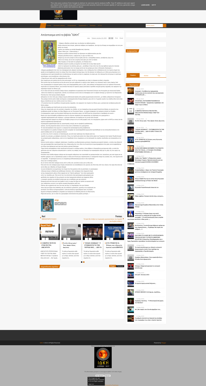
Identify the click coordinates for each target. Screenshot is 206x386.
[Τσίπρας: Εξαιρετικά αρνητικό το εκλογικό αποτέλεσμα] (130, 266)
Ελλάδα (49, 25)
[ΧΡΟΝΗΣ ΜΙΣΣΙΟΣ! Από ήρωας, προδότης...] (130, 292)
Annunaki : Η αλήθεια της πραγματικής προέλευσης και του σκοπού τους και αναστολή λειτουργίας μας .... (149, 93)
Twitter (59, 203)
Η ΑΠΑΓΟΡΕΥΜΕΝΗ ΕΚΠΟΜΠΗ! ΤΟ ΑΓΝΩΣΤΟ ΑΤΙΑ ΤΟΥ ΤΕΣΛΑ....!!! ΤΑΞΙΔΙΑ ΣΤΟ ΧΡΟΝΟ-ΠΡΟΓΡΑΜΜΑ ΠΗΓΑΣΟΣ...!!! (149, 150)
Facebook (56, 203)
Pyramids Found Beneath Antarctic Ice (147, 187)
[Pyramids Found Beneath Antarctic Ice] (130, 188)
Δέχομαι (107, 375)
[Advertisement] (127, 10)
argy (88, 38)
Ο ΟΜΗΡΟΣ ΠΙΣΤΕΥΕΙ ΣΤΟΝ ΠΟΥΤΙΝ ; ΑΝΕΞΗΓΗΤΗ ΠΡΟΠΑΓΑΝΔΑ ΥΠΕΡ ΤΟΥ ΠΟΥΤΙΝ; (147, 112)
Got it (154, 5)
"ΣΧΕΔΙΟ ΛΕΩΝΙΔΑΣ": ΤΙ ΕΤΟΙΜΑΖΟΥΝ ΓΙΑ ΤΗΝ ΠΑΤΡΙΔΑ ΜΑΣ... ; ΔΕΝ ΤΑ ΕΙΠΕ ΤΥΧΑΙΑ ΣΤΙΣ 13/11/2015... (92, 247)
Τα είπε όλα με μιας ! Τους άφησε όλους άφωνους (70, 245)
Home (43, 25)
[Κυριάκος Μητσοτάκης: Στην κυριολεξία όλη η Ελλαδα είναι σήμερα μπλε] (130, 257)
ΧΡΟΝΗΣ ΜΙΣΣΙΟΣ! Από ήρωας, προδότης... (148, 292)
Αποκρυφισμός (71, 25)
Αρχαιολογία (82, 25)
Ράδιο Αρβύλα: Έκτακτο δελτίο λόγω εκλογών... (149, 196)
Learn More (145, 5)
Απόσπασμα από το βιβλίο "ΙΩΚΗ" (60, 34)
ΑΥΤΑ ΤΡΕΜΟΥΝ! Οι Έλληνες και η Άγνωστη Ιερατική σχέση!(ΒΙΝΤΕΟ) (114, 245)
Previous (41, 232)
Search (164, 25)
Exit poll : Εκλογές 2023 (142, 274)
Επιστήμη (92, 25)
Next (123, 232)
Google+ (62, 203)
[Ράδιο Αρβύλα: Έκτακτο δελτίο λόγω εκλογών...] (130, 196)
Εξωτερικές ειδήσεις (59, 25)
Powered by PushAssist (111, 385)
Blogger (112, 266)
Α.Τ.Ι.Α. (100, 25)
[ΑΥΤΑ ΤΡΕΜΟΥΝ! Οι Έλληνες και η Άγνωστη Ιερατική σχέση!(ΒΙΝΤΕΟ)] (114, 232)
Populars (133, 75)
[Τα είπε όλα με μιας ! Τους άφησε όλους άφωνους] (71, 232)
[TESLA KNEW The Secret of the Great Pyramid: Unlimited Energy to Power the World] (130, 179)
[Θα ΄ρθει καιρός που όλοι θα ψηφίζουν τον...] (130, 310)
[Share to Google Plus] (57, 233)
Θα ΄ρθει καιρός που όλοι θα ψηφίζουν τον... (148, 309)
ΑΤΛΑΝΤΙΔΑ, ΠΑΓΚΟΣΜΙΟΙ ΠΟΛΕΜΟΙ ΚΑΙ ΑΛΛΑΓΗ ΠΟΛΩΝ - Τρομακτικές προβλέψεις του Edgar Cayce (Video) (149, 102)
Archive (146, 75)
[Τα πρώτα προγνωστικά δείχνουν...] (130, 284)
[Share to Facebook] (51, 233)
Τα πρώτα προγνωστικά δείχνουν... (145, 283)
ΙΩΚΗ (41, 343)
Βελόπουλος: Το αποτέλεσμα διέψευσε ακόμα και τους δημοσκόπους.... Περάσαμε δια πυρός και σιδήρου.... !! (149, 227)
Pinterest (65, 203)
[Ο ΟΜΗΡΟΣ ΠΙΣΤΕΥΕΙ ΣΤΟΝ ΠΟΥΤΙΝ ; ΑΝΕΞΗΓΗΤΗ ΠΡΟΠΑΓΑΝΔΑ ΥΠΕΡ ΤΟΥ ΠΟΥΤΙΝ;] (50, 232)
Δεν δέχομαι (99, 375)
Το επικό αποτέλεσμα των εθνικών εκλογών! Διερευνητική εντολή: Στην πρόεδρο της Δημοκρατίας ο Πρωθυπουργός (148, 249)
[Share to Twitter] (54, 233)
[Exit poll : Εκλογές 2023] (130, 275)
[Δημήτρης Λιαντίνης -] (130, 301)
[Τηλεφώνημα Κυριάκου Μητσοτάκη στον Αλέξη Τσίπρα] (130, 205)
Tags (159, 75)
